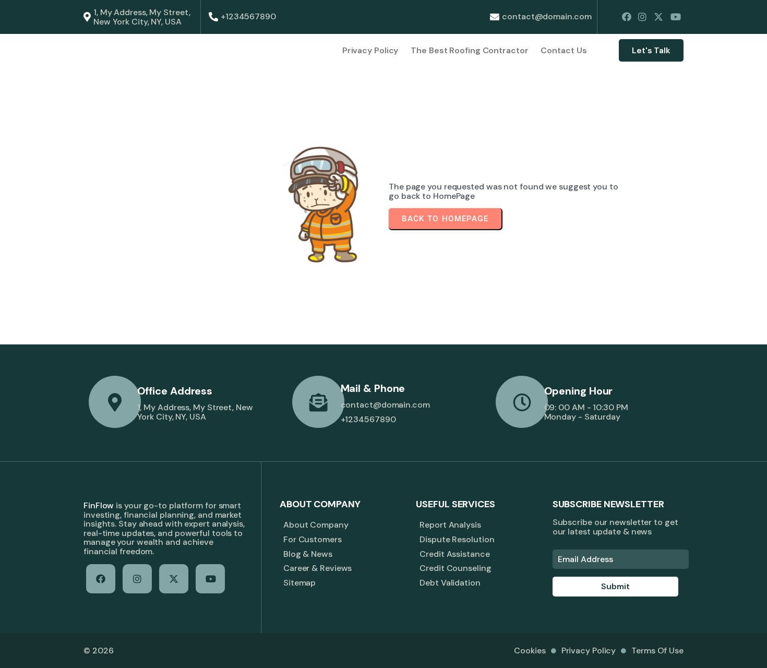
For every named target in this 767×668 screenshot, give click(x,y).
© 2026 (98, 650)
